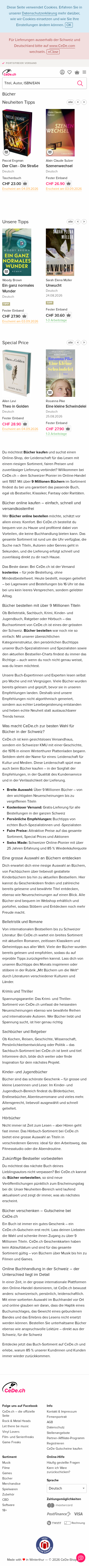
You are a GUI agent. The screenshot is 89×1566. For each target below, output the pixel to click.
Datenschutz (56, 1427)
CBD (5, 1500)
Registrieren (55, 1443)
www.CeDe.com (62, 46)
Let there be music (15, 1426)
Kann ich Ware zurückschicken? (58, 1470)
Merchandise (11, 1484)
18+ (4, 1510)
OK (68, 25)
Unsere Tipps (15, 222)
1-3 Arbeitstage (56, 320)
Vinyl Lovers (11, 1432)
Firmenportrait (57, 1417)
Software (8, 1505)
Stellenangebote (58, 1433)
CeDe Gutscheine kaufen (64, 1449)
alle (70, 102)
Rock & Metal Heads (16, 1421)
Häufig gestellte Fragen (63, 1463)
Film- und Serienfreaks (18, 1437)
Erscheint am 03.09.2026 (64, 189)
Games (7, 1473)
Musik (6, 1463)
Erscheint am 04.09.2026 (20, 189)
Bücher (7, 1478)
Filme (6, 1468)
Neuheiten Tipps (18, 102)
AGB (50, 1422)
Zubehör (8, 1494)
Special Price (15, 343)
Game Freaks (11, 1442)
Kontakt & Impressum (62, 1411)
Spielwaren (10, 1489)
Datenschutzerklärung (39, 13)
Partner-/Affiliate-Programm (65, 1438)
